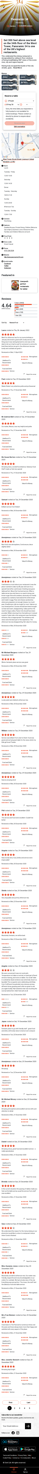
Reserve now (19, 123)
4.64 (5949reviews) (25, 26)
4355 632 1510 (9, 250)
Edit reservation (19, 126)
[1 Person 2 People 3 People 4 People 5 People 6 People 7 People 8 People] (19, 101)
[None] (24, 104)
